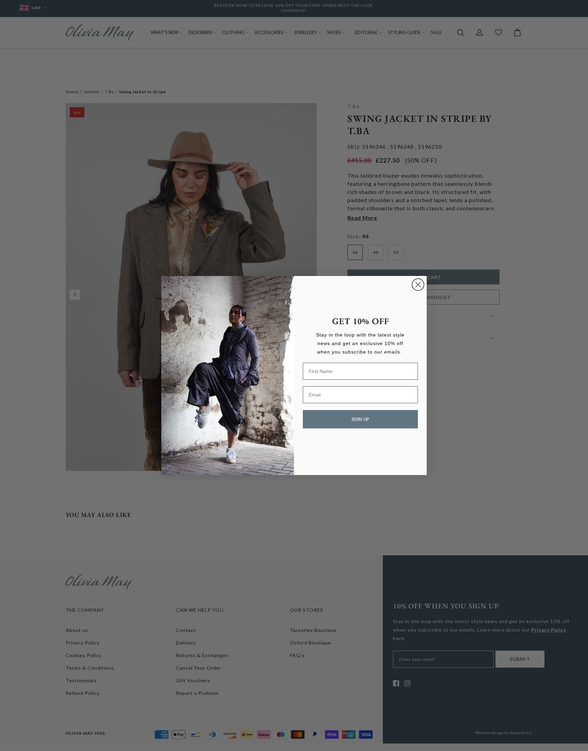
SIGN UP (360, 419)
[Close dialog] (418, 285)
